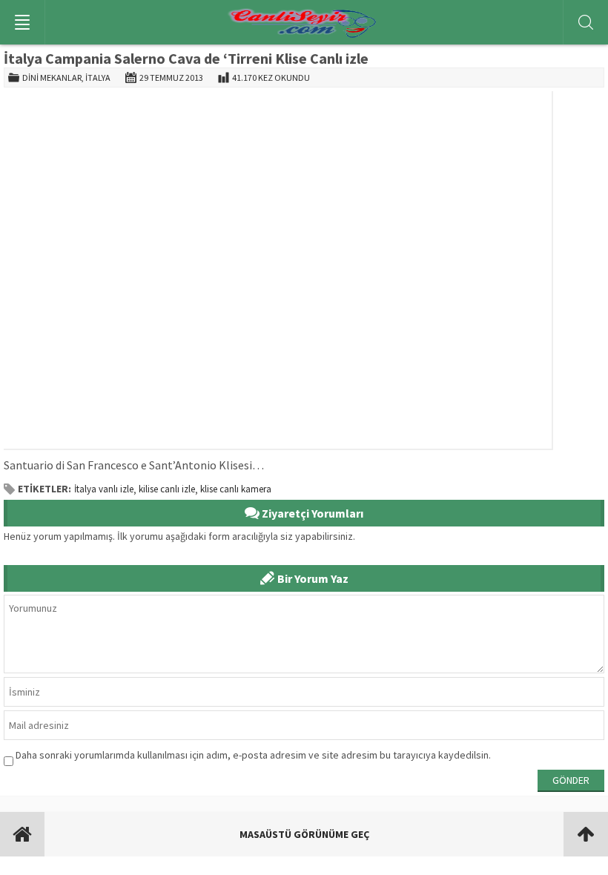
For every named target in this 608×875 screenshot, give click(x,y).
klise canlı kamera (235, 489)
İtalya (97, 77)
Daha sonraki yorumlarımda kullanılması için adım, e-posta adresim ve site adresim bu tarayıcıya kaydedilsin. (253, 755)
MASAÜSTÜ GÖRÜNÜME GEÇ (304, 834)
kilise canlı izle (167, 489)
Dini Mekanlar (52, 77)
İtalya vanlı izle (103, 489)
